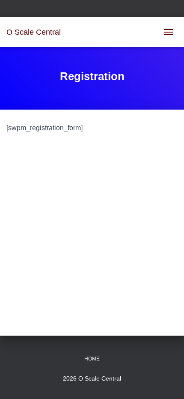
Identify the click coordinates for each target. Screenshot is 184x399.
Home (92, 359)
